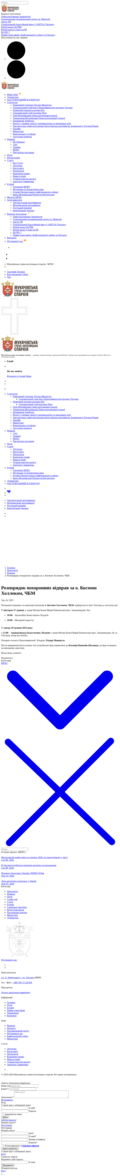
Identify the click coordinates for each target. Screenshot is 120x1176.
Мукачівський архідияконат (27, 205)
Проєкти (11, 1028)
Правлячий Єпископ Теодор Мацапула (32, 105)
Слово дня (12, 899)
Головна (11, 1002)
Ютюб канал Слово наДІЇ (14, 29)
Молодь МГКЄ (14, 197)
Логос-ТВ (6, 22)
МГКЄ (16, 150)
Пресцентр (12, 891)
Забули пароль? (8, 1120)
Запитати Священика (23, 181)
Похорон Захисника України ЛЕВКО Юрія (22, 873)
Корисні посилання (17, 214)
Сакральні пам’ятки (17, 907)
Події (9, 155)
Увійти (5, 1117)
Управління (13, 1013)
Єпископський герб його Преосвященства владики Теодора (43, 107)
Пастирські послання (23, 152)
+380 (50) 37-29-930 (22, 982)
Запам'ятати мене (13, 1114)
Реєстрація (6, 1125)
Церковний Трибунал (23, 121)
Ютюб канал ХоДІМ (11, 27)
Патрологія (18, 171)
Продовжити (7, 1165)
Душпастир (12, 97)
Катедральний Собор (17, 274)
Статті (10, 160)
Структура (12, 102)
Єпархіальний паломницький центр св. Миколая (25, 19)
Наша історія (19, 176)
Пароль (32, 1111)
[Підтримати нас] (9, 492)
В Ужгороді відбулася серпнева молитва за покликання (28, 865)
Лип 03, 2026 (7, 884)
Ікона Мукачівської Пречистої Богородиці (34, 194)
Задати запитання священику (25, 247)
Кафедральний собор (17, 1036)
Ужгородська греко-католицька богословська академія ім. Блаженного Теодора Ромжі (55, 126)
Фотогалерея (13, 157)
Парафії (16, 128)
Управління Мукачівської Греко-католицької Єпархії (39, 118)
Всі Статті (18, 163)
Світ (15, 144)
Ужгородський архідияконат (27, 202)
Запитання (7, 1097)
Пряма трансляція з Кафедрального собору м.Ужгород (28, 35)
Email (4, 1089)
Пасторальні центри (17, 912)
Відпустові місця (15, 910)
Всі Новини (19, 142)
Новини (11, 139)
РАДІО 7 (5, 32)
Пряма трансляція (16, 1010)
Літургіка (17, 165)
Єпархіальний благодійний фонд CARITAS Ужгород (27, 24)
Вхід (3, 1154)
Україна (17, 147)
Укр (9, 277)
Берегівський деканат (23, 210)
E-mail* (32, 1136)
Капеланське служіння (24, 134)
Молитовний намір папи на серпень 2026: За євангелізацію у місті (34, 857)
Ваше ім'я (6, 1086)
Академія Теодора (16, 271)
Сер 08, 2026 (7, 860)
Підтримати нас (15, 241)
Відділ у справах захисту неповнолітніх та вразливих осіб (42, 123)
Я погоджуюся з (21, 1145)
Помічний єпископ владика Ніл (28, 110)
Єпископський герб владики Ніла (30, 113)
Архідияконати (14, 200)
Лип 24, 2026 (7, 876)
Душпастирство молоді (24, 179)
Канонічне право (21, 173)
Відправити (7, 1100)
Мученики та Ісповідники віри (28, 189)
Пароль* (33, 1142)
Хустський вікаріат (22, 208)
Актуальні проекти (22, 136)
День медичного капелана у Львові (18, 881)
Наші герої (12, 94)
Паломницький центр (18, 1031)
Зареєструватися (10, 1149)
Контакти (12, 237)
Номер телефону (37, 1139)
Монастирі (18, 131)
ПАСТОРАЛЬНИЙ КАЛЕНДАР (23, 99)
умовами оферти (30, 1145)
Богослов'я (18, 168)
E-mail (32, 1108)
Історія (10, 184)
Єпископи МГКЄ (21, 186)
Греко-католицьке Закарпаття (15, 16)
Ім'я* (31, 1133)
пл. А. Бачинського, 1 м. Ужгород (18, 977)
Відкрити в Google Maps (19, 376)
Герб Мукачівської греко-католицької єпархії (35, 115)
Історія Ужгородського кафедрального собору (35, 192)
